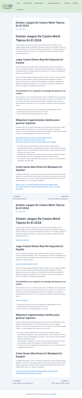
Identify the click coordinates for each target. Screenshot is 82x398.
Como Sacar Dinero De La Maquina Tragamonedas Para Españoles (36, 142)
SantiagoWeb (53, 394)
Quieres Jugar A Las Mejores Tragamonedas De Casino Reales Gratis (36, 184)
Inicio (18, 3)
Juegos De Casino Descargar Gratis (26, 264)
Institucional (27, 3)
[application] (44, 3)
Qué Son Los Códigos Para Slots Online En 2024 (30, 140)
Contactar (20, 9)
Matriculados (38, 3)
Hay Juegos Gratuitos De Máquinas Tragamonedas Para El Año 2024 (37, 371)
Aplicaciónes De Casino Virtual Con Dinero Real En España (33, 137)
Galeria (75, 3)
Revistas (67, 3)
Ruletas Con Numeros (22, 240)
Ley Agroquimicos (54, 3)
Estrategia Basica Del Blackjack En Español (29, 373)
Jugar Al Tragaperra (22, 300)
